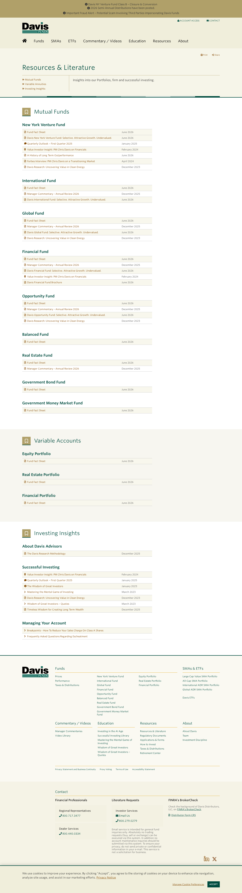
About (187, 723)
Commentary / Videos (73, 723)
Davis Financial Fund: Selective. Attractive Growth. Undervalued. (64, 270)
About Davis (190, 731)
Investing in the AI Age (110, 731)
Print (205, 55)
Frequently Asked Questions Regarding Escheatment (57, 636)
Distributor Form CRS (183, 815)
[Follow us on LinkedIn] (206, 859)
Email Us (124, 815)
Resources (148, 723)
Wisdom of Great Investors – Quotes (48, 603)
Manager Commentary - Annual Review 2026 (53, 193)
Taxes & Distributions (67, 685)
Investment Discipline (195, 740)
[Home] (24, 41)
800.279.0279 (127, 820)
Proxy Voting (106, 769)
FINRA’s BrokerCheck (189, 809)
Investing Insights (35, 88)
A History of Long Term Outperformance (50, 155)
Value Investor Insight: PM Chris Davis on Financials (56, 149)
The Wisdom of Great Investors (45, 586)
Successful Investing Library (113, 735)
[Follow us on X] (214, 859)
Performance (62, 681)
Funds (60, 668)
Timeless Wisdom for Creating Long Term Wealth (55, 609)
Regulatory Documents (153, 735)
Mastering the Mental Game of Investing (50, 592)
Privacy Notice (106, 877)
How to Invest (148, 744)
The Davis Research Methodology (46, 553)
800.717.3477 (71, 815)
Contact (214, 20)
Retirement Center (150, 753)
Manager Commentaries (68, 731)
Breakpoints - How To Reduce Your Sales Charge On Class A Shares (65, 630)
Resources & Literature (153, 731)
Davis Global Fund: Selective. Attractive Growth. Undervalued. (62, 232)
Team (185, 735)
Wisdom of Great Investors (113, 747)
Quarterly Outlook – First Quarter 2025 (49, 143)
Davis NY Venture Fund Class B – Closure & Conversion (122, 4)
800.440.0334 (71, 833)
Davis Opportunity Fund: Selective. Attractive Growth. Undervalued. (66, 315)
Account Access (189, 20)
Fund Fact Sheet (36, 132)
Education (106, 723)
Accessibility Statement (143, 769)
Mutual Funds (33, 79)
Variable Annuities (35, 84)
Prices (58, 676)
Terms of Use (122, 769)
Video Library (62, 735)
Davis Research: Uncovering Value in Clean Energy (56, 167)
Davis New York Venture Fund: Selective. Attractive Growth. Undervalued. (69, 137)
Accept (213, 884)
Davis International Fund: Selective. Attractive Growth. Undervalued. (66, 199)
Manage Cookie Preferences (188, 884)
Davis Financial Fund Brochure (44, 282)
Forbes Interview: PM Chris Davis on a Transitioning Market (61, 161)
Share (217, 55)
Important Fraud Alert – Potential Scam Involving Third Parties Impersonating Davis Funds (122, 13)
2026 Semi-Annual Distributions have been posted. (123, 8)
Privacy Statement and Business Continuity (75, 769)
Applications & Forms (152, 740)
